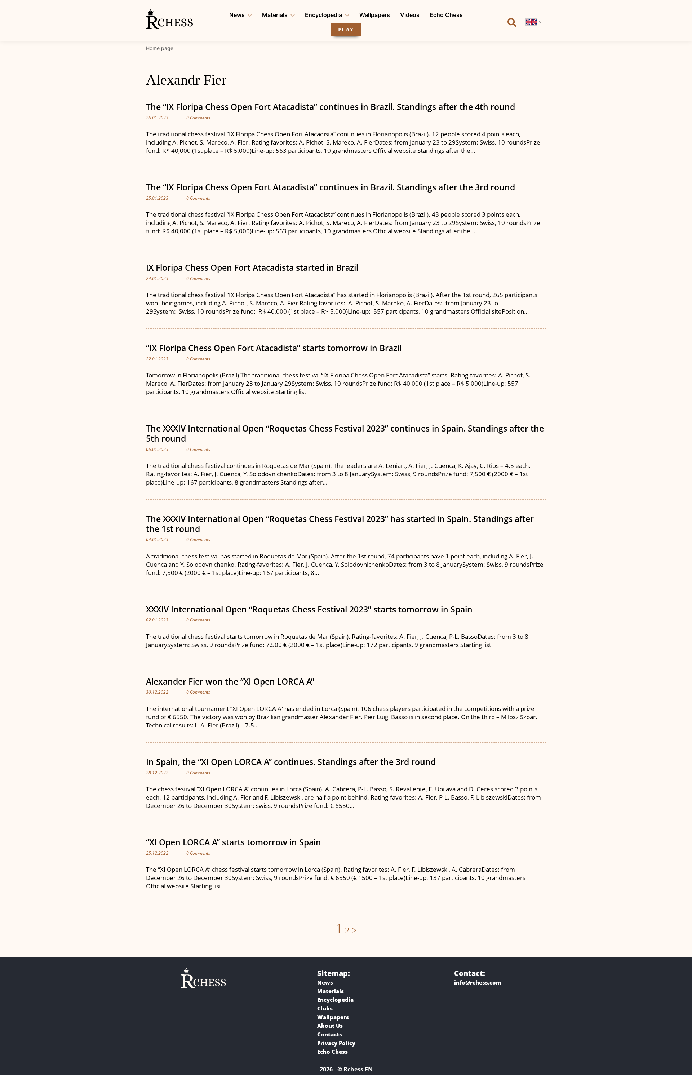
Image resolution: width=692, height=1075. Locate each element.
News (237, 14)
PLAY (346, 29)
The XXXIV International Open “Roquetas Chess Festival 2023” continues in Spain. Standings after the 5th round (345, 433)
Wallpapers (374, 14)
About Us (330, 1025)
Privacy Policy (336, 1043)
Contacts (329, 1034)
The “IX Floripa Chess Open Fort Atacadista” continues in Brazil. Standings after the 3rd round (330, 187)
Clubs (325, 1008)
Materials (275, 14)
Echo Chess (446, 14)
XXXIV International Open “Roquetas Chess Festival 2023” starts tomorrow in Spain (309, 609)
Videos (410, 14)
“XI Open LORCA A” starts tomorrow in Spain (233, 842)
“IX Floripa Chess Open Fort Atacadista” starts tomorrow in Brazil (274, 348)
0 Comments (198, 118)
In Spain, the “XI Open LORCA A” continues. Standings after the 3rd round (291, 761)
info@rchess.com (477, 982)
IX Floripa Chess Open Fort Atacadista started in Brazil (252, 267)
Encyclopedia (323, 14)
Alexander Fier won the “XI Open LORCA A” (230, 681)
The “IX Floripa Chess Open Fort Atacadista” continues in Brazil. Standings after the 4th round (330, 106)
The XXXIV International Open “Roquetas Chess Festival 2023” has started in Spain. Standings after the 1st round (340, 524)
